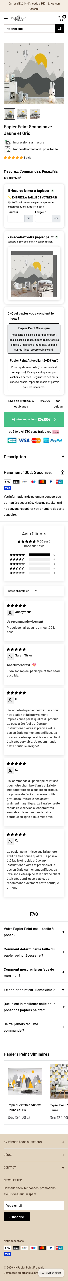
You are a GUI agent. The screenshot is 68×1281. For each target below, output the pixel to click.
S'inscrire (16, 1217)
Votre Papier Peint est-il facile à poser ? (29, 931)
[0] (61, 18)
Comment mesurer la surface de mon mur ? (29, 972)
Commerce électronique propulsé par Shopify (32, 1272)
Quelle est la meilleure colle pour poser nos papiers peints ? (29, 1006)
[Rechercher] (59, 28)
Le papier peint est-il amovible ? (29, 989)
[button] (13, 157)
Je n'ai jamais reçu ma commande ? (21, 1027)
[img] (16, 606)
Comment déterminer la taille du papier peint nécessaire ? (29, 952)
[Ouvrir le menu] (6, 18)
